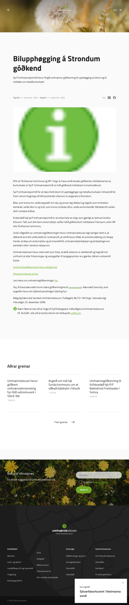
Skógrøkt (40, 558)
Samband (99, 568)
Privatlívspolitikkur (103, 574)
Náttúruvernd (43, 565)
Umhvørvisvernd (44, 571)
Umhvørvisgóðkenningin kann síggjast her (35, 267)
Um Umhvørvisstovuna (105, 555)
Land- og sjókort (14, 562)
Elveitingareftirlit (14, 580)
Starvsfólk (70, 568)
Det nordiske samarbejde (47, 577)
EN (115, 10)
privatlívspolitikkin (101, 482)
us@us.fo (76, 313)
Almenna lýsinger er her (25, 273)
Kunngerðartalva (73, 562)
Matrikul (11, 555)
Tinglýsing (11, 574)
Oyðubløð (70, 574)
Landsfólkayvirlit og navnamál (20, 568)
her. (56, 280)
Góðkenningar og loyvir (76, 555)
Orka (39, 552)
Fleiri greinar (61, 422)
